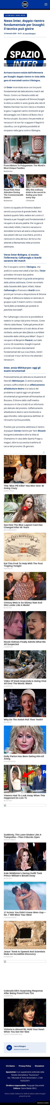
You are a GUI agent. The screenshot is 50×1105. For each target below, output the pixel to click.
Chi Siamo (10, 1066)
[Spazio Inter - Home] (25, 4)
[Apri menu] (46, 4)
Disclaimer (39, 1066)
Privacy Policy (25, 1066)
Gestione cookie (43, 1103)
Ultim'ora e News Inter (15, 15)
